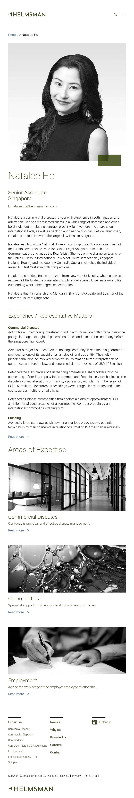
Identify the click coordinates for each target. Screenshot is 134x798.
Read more (16, 530)
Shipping (13, 762)
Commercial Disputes (20, 734)
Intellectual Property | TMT (23, 756)
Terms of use (91, 775)
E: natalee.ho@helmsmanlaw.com (32, 206)
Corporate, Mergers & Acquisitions (27, 745)
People (13, 35)
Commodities (16, 740)
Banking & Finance (19, 729)
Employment (15, 751)
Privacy (76, 775)
